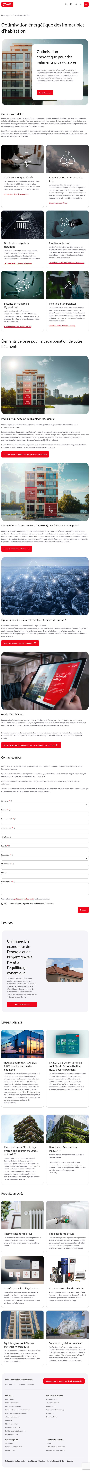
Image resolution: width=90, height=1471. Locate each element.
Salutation (5, 801)
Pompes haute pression (13, 1447)
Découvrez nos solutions (58, 203)
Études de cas (51, 1406)
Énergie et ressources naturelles (16, 1413)
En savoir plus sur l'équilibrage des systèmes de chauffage (25, 454)
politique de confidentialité (24, 899)
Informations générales (55, 1461)
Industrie (8, 1420)
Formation (50, 1413)
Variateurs (9, 1443)
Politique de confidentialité (15, 1461)
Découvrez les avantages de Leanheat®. (18, 643)
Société (4, 846)
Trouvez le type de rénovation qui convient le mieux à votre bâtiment (29, 745)
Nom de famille (7, 819)
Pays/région (5, 855)
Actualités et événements (55, 1447)
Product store (10, 1450)
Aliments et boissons (12, 1417)
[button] (75, 4)
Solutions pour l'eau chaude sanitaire (17, 326)
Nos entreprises (11, 1439)
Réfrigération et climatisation (15, 1431)
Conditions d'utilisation (36, 1461)
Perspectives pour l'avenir (55, 1450)
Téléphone (5, 837)
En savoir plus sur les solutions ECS (17, 549)
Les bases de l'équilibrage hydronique (18, 263)
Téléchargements (52, 1403)
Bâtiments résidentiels (13, 1406)
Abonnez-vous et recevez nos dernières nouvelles (64, 1381)
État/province (6, 864)
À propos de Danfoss (54, 1439)
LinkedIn (8, 1384)
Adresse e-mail (6, 828)
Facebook (21, 1384)
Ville (2, 873)
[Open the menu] (86, 4)
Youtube (31, 1384)
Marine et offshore (12, 1424)
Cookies (70, 1461)
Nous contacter (51, 1417)
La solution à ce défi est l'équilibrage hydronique (66, 262)
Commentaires (6, 882)
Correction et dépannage (55, 1410)
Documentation (52, 1399)
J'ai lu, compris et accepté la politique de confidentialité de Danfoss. (28, 904)
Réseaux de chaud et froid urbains (17, 1410)
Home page (5, 15)
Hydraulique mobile (12, 1427)
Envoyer (83, 910)
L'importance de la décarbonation (16, 194)
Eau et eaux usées (11, 1434)
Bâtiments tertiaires (12, 1403)
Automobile (9, 1399)
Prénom (4, 810)
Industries (9, 1395)
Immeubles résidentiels (22, 15)
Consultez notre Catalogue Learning (62, 325)
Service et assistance (54, 1395)
